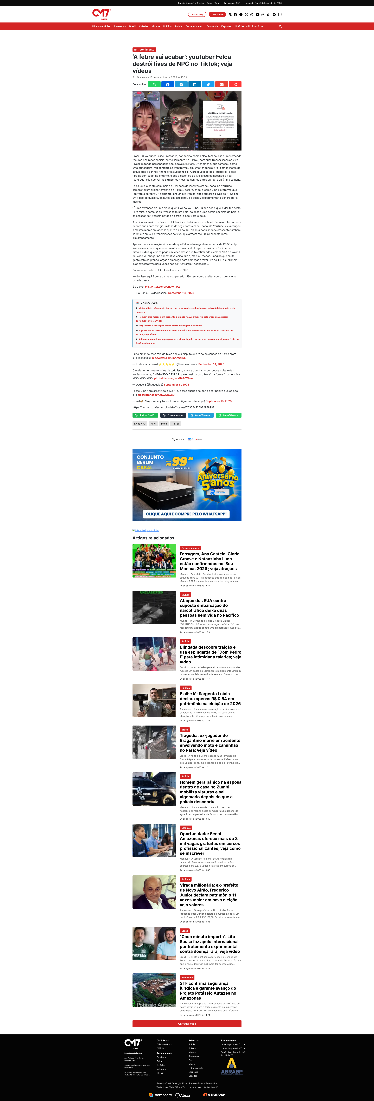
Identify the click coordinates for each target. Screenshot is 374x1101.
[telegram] (274, 14)
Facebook (161, 1057)
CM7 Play (161, 1048)
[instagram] (263, 14)
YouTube (161, 1065)
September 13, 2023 (181, 292)
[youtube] (257, 14)
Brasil (132, 26)
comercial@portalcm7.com (233, 1048)
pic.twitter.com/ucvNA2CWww (173, 378)
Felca (164, 423)
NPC (153, 423)
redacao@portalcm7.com (233, 1044)
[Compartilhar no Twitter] (208, 84)
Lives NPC (140, 423)
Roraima (200, 3)
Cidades (143, 26)
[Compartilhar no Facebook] (167, 84)
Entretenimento (194, 26)
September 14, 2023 (211, 364)
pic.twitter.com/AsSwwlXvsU (156, 394)
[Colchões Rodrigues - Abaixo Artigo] (187, 484)
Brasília (181, 3)
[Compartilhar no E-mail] (221, 84)
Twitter (160, 1061)
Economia (212, 26)
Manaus (186, 827)
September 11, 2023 (176, 384)
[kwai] (230, 14)
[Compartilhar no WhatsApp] (154, 84)
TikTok (175, 423)
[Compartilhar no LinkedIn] (194, 84)
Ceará (210, 3)
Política (167, 26)
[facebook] (235, 14)
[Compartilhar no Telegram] (181, 84)
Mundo (156, 26)
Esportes (226, 26)
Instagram (161, 1069)
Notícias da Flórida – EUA (249, 26)
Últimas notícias (101, 26)
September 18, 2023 (219, 401)
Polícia (178, 26)
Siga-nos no (178, 439)
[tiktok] (269, 14)
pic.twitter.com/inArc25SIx (169, 357)
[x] (246, 14)
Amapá (190, 3)
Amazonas (120, 26)
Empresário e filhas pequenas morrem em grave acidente (170, 325)
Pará (217, 3)
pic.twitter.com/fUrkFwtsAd (162, 286)
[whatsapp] (252, 14)
